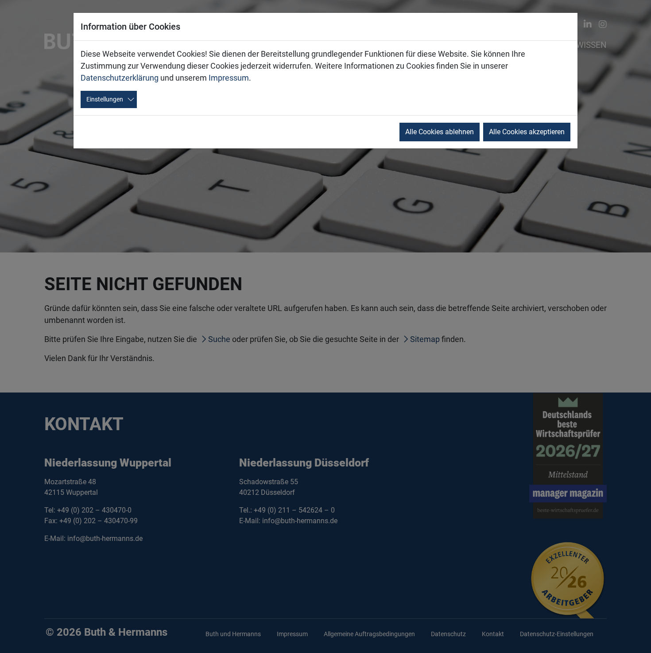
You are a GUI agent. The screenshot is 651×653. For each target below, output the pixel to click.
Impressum (229, 77)
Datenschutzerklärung (120, 77)
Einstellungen (104, 99)
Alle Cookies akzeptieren (527, 132)
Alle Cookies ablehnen (439, 132)
